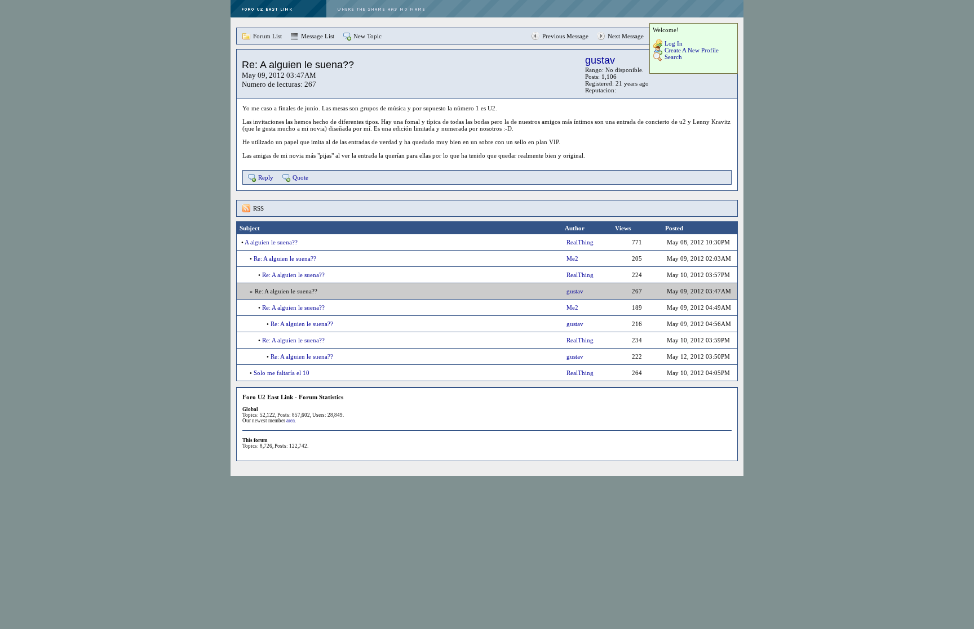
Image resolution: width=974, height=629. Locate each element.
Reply (265, 177)
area (290, 420)
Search (673, 56)
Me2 (572, 258)
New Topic (367, 36)
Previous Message (565, 36)
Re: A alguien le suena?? (285, 258)
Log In (674, 43)
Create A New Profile (692, 50)
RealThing (580, 242)
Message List (317, 36)
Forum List (267, 36)
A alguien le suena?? (271, 242)
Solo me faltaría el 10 (281, 372)
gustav (600, 60)
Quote (300, 177)
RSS (258, 208)
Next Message (626, 36)
